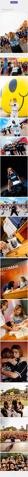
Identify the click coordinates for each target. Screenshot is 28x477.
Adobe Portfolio (15, 475)
